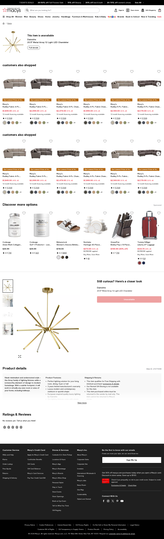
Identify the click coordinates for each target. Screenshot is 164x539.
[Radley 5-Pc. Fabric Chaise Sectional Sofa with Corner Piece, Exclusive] (149, 83)
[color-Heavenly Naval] (8, 122)
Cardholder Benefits (34, 459)
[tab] (8, 286)
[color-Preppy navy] (143, 262)
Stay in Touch (57, 487)
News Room (81, 485)
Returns (5, 473)
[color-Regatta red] (139, 262)
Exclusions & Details (118, 485)
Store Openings (58, 496)
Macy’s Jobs (81, 480)
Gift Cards (31, 464)
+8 (47, 123)
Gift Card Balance (33, 469)
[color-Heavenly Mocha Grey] (31, 122)
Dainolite (31, 39)
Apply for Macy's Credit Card (37, 455)
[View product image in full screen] (19, 356)
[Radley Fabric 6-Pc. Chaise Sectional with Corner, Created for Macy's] (68, 83)
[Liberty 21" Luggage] (149, 225)
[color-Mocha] (62, 257)
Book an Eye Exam (59, 501)
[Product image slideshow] (48, 320)
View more (82, 403)
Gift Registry (56, 510)
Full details (33, 48)
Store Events (56, 492)
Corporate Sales (83, 459)
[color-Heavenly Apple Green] (43, 122)
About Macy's (82, 455)
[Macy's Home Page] (12, 10)
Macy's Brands (57, 473)
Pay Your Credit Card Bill (36, 478)
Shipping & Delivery (10, 478)
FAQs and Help (8, 455)
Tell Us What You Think (60, 506)
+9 (20, 123)
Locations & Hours (58, 459)
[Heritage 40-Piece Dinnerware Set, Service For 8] (95, 225)
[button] (41, 320)
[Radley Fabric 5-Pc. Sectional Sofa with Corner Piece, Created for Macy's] (42, 83)
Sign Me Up (131, 460)
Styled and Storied (84, 499)
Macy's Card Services (35, 473)
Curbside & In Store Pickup (62, 455)
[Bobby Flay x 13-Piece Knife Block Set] (123, 225)
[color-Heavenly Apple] (16, 122)
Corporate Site (82, 464)
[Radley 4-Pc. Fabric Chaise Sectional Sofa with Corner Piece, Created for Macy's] (95, 83)
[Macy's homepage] (4, 23)
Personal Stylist (57, 483)
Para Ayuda (7, 469)
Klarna (5, 459)
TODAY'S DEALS (26, 3)
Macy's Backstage (59, 469)
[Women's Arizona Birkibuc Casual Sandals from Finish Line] (68, 225)
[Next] (158, 84)
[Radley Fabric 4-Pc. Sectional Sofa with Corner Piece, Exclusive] (15, 83)
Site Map (80, 490)
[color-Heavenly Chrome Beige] (4, 122)
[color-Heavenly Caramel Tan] (39, 122)
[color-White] (58, 257)
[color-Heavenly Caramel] (12, 122)
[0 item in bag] (159, 10)
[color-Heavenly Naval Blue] (35, 122)
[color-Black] (66, 257)
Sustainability (82, 494)
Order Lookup (8, 464)
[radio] (5, 123)
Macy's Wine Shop (59, 478)
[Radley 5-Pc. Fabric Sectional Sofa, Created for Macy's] (123, 83)
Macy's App (56, 464)
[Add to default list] (23, 71)
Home (9, 23)
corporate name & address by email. (122, 534)
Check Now (132, 485)
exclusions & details (111, 384)
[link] (15, 114)
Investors (80, 469)
